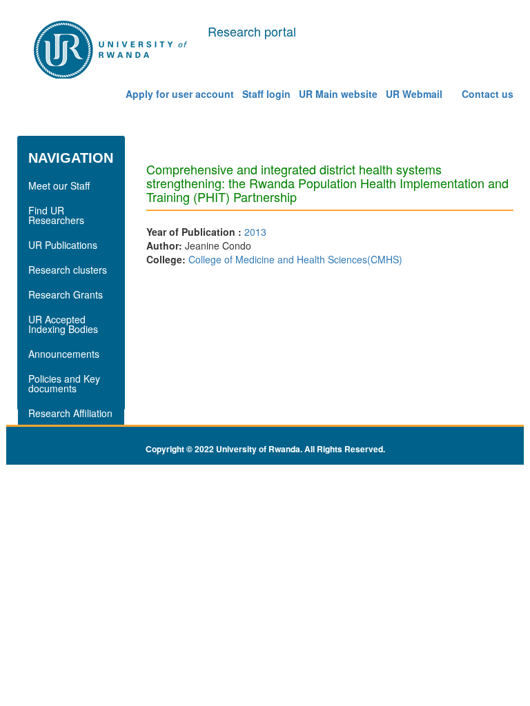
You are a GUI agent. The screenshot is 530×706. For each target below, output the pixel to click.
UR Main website (338, 94)
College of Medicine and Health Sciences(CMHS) (295, 259)
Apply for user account (180, 94)
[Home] (112, 50)
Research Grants (65, 294)
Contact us (487, 94)
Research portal (252, 31)
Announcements (63, 354)
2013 (255, 232)
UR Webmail (414, 94)
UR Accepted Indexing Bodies (63, 324)
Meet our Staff (59, 185)
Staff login (266, 94)
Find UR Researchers (56, 215)
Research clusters (67, 269)
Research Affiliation (70, 413)
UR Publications (62, 245)
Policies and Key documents (64, 383)
